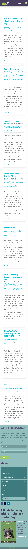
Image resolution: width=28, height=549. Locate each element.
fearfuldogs (7, 25)
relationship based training (17, 289)
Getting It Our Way (12, 121)
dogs (17, 28)
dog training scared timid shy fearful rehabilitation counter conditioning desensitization (13, 184)
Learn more (20, 522)
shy (17, 234)
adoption (5, 75)
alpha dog (12, 181)
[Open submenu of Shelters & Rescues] (24, 477)
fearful (15, 232)
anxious (19, 231)
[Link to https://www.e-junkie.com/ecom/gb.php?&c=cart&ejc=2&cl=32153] (26, 3)
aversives (16, 388)
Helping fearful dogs (17, 72)
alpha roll (16, 181)
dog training (13, 28)
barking (5, 232)
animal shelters (11, 75)
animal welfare (17, 75)
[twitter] (5, 503)
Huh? (6, 385)
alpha (10, 28)
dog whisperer (12, 185)
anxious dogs (17, 126)
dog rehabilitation (15, 76)
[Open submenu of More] (24, 494)
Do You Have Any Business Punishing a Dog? (13, 277)
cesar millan (9, 182)
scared (15, 234)
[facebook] (2, 503)
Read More (6, 60)
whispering (15, 186)
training (18, 30)
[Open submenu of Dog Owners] (24, 482)
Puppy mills (17, 74)
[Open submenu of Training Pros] (24, 473)
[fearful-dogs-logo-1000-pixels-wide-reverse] (5, 1)
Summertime (9, 228)
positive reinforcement (8, 80)
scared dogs (6, 130)
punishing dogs (16, 288)
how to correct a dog (8, 30)
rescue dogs (20, 128)
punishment (14, 30)
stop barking (20, 234)
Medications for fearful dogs (9, 74)
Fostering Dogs (12, 27)
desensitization (9, 76)
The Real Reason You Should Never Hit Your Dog (13, 21)
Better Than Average (13, 69)
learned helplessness (18, 127)
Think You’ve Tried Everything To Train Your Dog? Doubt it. (12, 333)
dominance (21, 28)
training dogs (6, 82)
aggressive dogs (12, 126)
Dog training (6, 27)
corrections (21, 388)
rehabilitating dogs (7, 289)
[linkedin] (8, 503)
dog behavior (6, 389)
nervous (17, 185)
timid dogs (20, 80)
